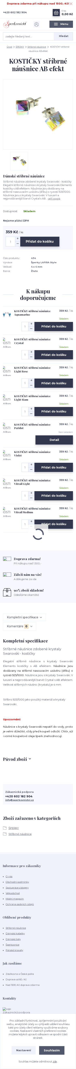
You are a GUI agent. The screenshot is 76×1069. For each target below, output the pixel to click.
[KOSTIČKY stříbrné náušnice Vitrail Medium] (7, 512)
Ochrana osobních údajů (20, 904)
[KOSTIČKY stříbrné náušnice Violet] (7, 455)
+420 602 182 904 (15, 12)
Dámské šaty (13, 939)
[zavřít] (71, 4)
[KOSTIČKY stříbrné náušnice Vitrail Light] (7, 483)
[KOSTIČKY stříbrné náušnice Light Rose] (7, 371)
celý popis (54, 198)
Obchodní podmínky (17, 882)
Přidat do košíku (40, 241)
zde (55, 1061)
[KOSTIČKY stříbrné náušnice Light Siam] (7, 399)
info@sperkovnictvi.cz (19, 800)
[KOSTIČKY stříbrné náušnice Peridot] (7, 428)
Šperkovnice (12, 944)
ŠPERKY (20, 47)
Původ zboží (15, 759)
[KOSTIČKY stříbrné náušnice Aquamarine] (7, 314)
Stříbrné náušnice (36, 47)
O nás (9, 876)
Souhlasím (52, 1050)
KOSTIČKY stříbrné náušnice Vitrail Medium (32, 510)
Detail (54, 440)
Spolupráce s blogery (17, 887)
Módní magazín (15, 898)
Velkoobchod (13, 893)
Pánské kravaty (14, 950)
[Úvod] (15, 24)
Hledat (63, 36)
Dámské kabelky (15, 933)
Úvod (9, 47)
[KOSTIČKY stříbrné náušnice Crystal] (7, 342)
